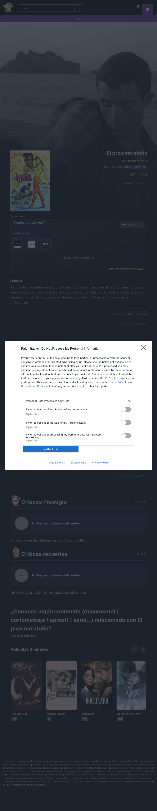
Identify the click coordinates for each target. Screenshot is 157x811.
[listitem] (78, 401)
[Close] (144, 349)
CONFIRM (51, 448)
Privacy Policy (100, 462)
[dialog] (78, 405)
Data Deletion (57, 462)
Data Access (78, 462)
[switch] (126, 409)
